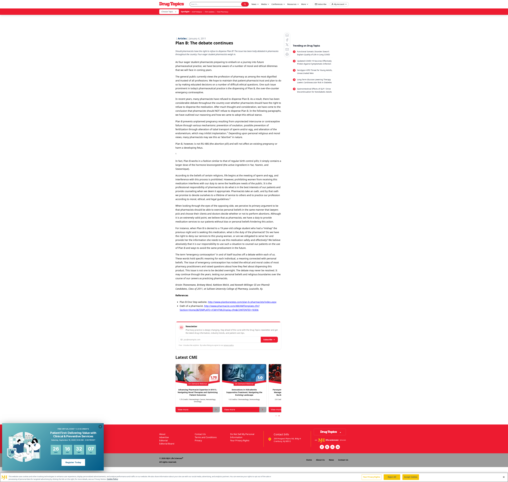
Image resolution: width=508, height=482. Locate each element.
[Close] (504, 477)
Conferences (277, 4)
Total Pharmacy (222, 12)
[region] (254, 477)
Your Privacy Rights (239, 440)
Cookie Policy (112, 479)
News (331, 460)
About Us (320, 460)
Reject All (392, 477)
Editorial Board (166, 443)
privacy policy (229, 345)
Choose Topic (167, 11)
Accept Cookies (410, 477)
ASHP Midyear (197, 12)
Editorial (163, 440)
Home (309, 460)
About (162, 434)
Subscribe (267, 339)
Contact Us (200, 434)
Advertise (164, 437)
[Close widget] (100, 426)
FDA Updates (210, 12)
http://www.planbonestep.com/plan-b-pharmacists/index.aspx (242, 302)
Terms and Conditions (206, 437)
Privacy (198, 440)
